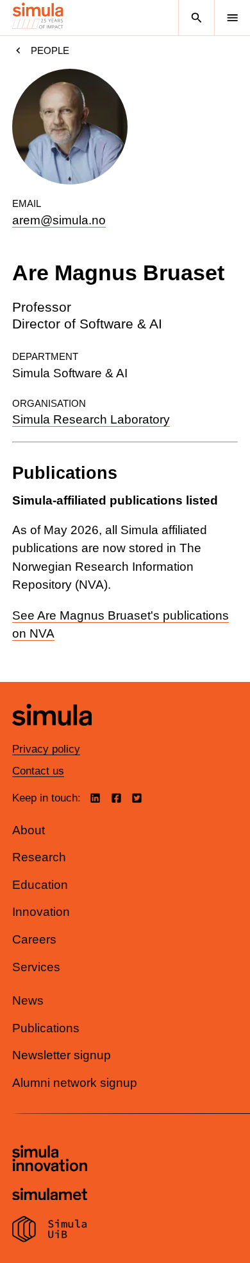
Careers (34, 939)
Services (36, 967)
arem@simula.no (59, 220)
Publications (45, 1028)
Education (40, 884)
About (28, 830)
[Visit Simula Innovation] (49, 1160)
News (28, 1000)
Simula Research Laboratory (91, 419)
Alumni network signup (74, 1082)
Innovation (41, 911)
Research (39, 857)
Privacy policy (46, 749)
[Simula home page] (52, 735)
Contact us (38, 771)
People (50, 50)
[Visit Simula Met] (49, 1196)
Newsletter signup (61, 1055)
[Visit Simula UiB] (49, 1231)
